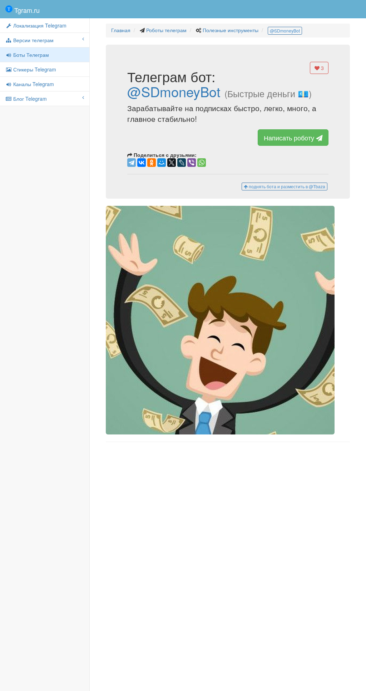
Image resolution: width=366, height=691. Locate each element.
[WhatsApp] (201, 162)
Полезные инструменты (230, 30)
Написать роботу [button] (290, 137)
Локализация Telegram (39, 25)
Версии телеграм (33, 40)
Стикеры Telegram (34, 69)
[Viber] (191, 162)
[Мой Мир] (161, 162)
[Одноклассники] (151, 162)
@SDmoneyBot (285, 31)
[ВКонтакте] (141, 162)
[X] (171, 162)
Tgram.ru (26, 10)
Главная (120, 30)
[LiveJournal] (181, 162)
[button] (228, 320)
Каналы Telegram (33, 84)
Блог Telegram (29, 98)
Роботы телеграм (166, 30)
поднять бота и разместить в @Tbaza (286, 186)
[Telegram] (131, 162)
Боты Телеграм (30, 54)
